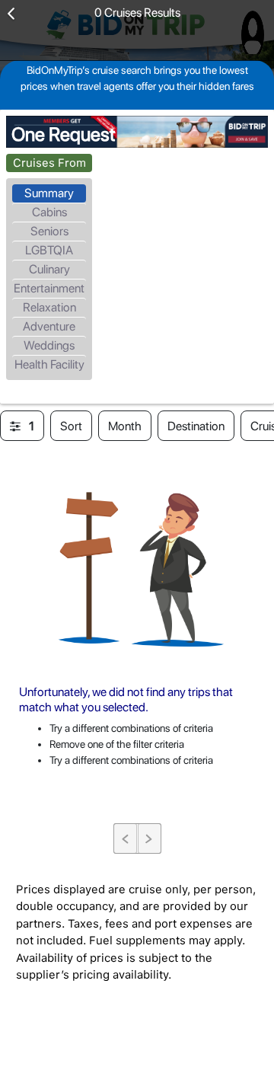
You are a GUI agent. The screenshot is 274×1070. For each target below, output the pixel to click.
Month (125, 426)
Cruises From (49, 163)
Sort (71, 426)
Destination (196, 426)
